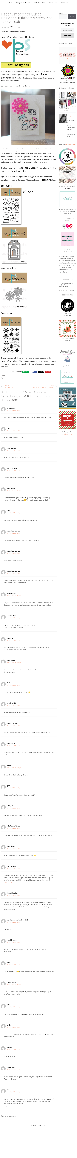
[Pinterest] (70, 226)
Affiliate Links (52, 3)
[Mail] (64, 226)
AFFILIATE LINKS (70, 144)
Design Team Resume (23, 3)
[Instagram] (67, 226)
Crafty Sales (64, 3)
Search (61, 13)
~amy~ (71, 116)
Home (10, 3)
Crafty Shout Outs (39, 3)
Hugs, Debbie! (8, 882)
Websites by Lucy (67, 434)
